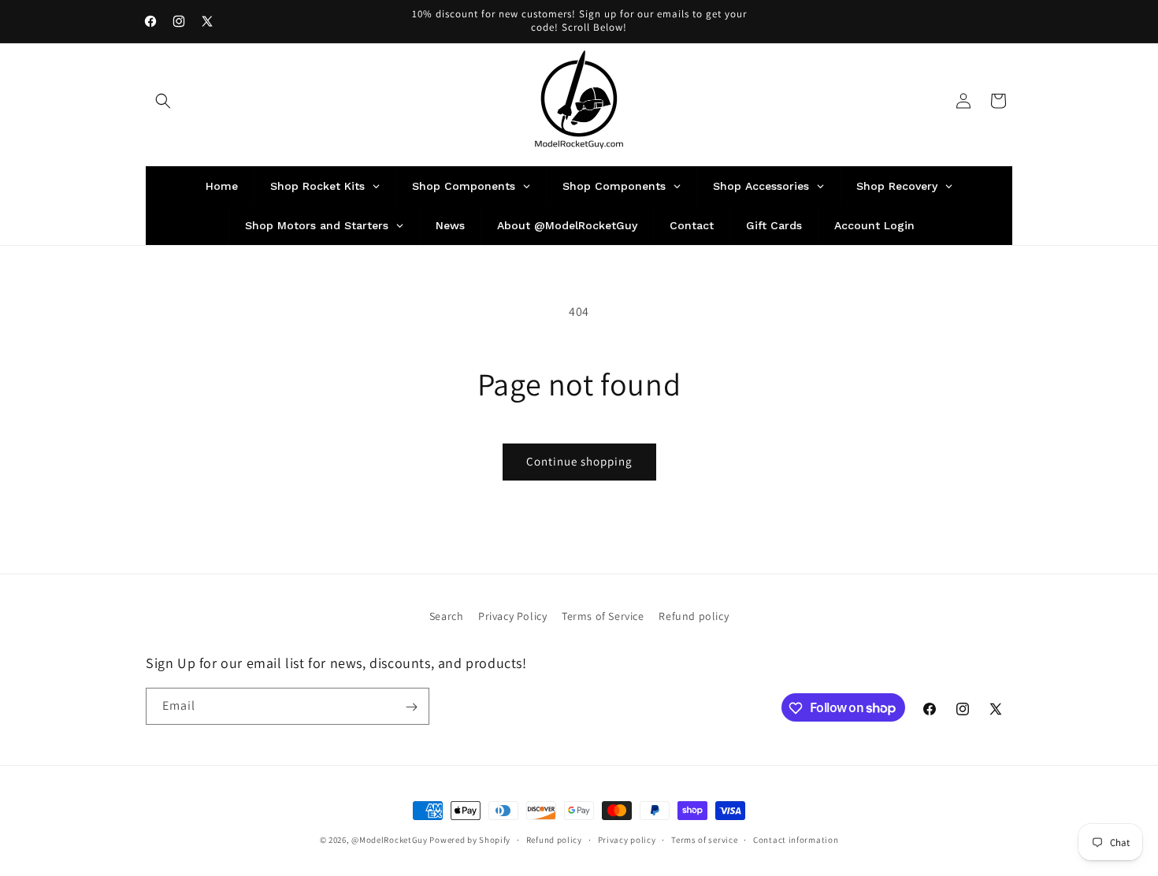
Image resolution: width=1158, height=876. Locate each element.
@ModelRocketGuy (389, 839)
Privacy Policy (512, 616)
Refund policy (694, 616)
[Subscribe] (411, 707)
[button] (163, 101)
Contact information (795, 838)
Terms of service (704, 838)
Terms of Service (603, 616)
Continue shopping (579, 461)
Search (446, 616)
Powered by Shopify (469, 839)
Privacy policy (627, 838)
